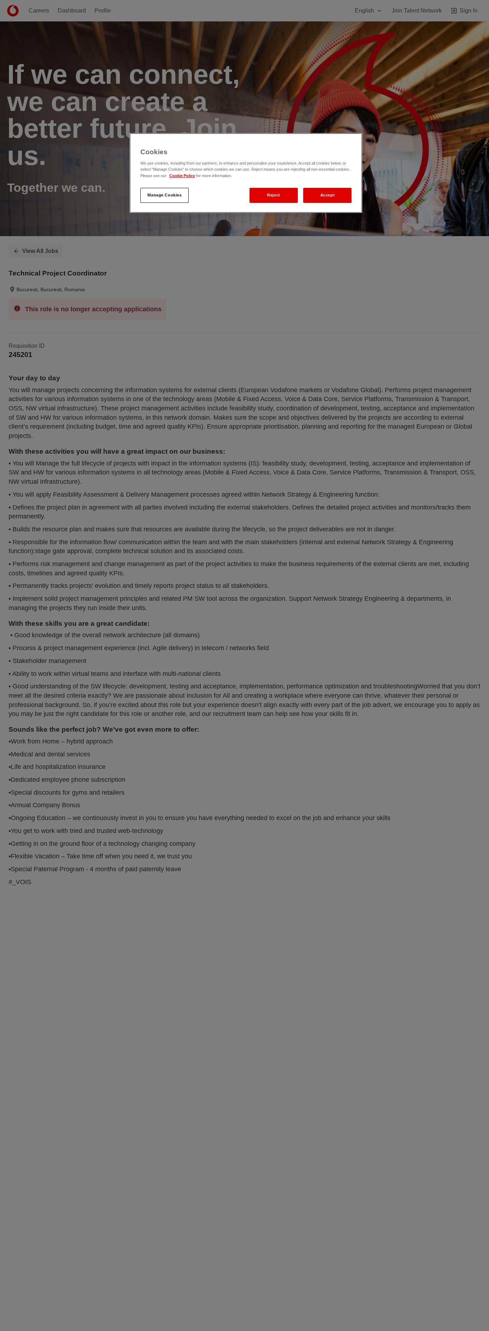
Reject (273, 195)
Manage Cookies (164, 195)
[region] (246, 173)
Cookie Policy (182, 176)
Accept (327, 195)
